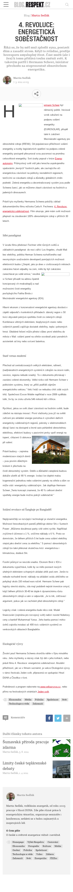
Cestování (53, 842)
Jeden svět (43, 691)
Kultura (47, 846)
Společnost (52, 699)
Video (39, 854)
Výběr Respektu (35, 842)
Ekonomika (15, 699)
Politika (39, 699)
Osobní (16, 850)
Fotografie (33, 846)
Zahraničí (38, 703)
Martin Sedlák (40, 15)
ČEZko (53, 858)
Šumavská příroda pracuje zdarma (26, 745)
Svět (64, 699)
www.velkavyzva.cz (50, 686)
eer (58, 105)
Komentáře (14, 717)
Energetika (40, 858)
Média (28, 699)
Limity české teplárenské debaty (24, 766)
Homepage (18, 842)
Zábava (50, 854)
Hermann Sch (50, 105)
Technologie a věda (19, 703)
